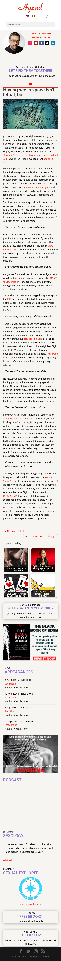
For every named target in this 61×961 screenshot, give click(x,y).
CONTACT (46, 37)
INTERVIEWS (44, 33)
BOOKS (35, 37)
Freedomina (11, 697)
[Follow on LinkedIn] (53, 43)
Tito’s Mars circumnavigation (37, 187)
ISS (56, 480)
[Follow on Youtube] (36, 43)
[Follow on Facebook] (41, 43)
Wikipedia (8, 860)
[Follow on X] (47, 43)
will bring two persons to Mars (19, 418)
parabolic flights (32, 338)
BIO (34, 33)
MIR (9, 298)
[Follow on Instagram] (30, 43)
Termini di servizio (39, 956)
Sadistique (10, 683)
